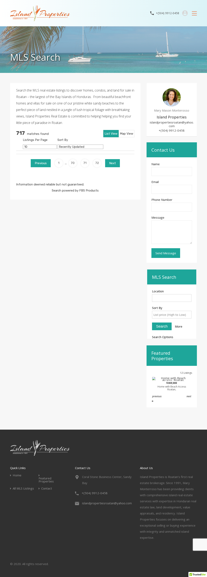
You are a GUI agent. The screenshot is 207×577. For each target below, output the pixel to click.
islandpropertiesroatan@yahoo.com (172, 124)
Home (17, 475)
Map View (126, 133)
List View (111, 133)
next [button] (189, 396)
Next (112, 163)
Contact (46, 488)
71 (85, 163)
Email (155, 182)
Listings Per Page (35, 140)
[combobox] (171, 298)
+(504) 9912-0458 (167, 13)
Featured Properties (46, 480)
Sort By (62, 140)
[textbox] (172, 297)
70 (73, 163)
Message (157, 217)
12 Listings (186, 373)
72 (97, 163)
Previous (41, 163)
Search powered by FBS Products (75, 190)
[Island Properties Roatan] (40, 19)
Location (158, 291)
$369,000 (171, 386)
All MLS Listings (23, 488)
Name (155, 164)
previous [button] (157, 396)
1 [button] (152, 401)
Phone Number (161, 199)
